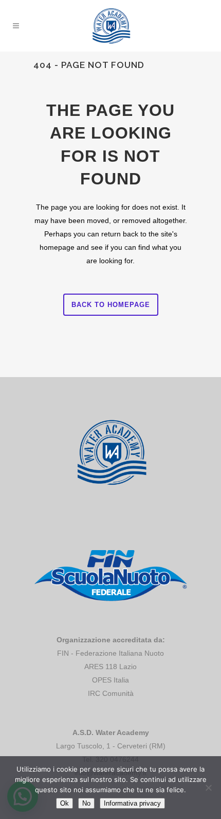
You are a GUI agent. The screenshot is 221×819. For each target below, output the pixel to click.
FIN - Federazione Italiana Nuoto (110, 653)
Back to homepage (110, 305)
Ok (64, 803)
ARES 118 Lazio (110, 666)
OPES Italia (110, 680)
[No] (208, 787)
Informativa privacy (132, 803)
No (86, 803)
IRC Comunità (111, 693)
